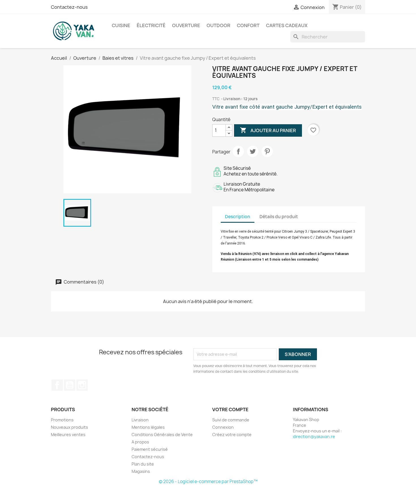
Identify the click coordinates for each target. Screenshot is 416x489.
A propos (140, 442)
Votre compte (230, 409)
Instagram (82, 385)
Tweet (252, 151)
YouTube (69, 385)
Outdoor (218, 25)
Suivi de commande (230, 419)
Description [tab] (237, 217)
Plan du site (143, 464)
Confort (248, 25)
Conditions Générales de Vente (162, 434)
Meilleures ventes (68, 434)
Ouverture (186, 25)
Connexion (223, 427)
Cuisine (121, 25)
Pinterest (267, 151)
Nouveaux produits (69, 427)
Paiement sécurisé (150, 449)
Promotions (62, 419)
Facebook (57, 385)
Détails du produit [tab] (279, 217)
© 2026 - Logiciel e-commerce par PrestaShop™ (208, 481)
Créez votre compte (232, 434)
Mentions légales (148, 427)
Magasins (141, 471)
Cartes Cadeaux (287, 25)
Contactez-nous (69, 7)
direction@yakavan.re (314, 436)
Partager (238, 151)
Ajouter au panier (268, 130)
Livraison (140, 419)
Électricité (151, 25)
